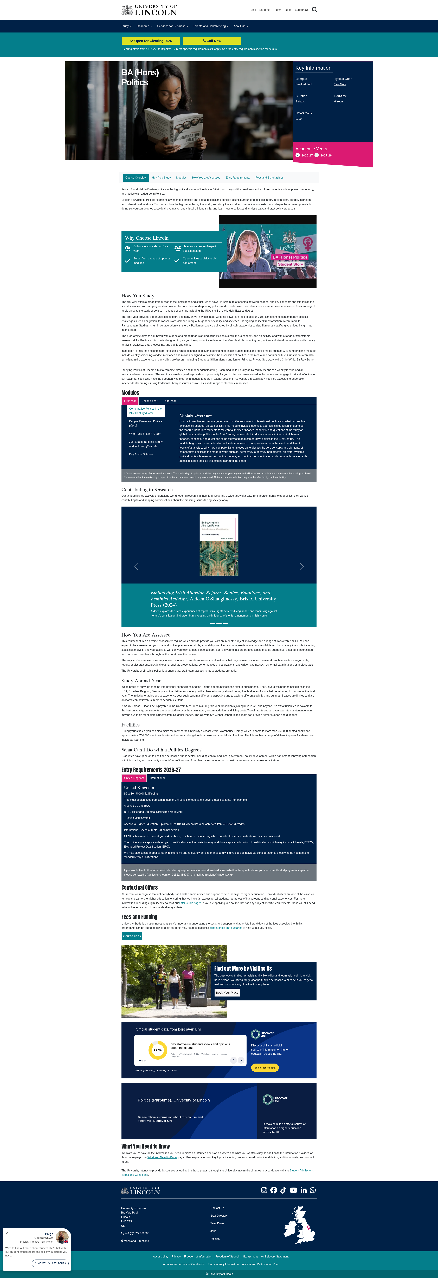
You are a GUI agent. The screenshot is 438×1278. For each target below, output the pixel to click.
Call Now (213, 41)
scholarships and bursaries (226, 927)
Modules (181, 177)
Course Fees (132, 936)
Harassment (250, 1256)
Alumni (278, 9)
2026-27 (307, 155)
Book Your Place (227, 992)
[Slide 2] (219, 623)
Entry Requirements (238, 177)
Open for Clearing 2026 (152, 41)
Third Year (169, 400)
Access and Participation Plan (260, 1264)
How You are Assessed (206, 177)
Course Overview (135, 177)
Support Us (301, 9)
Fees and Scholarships (269, 177)
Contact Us (217, 1208)
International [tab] (157, 778)
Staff (253, 9)
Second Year (149, 400)
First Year (130, 400)
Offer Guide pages (190, 903)
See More (340, 84)
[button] (314, 9)
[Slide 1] (212, 623)
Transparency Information (223, 1264)
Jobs (288, 9)
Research (143, 26)
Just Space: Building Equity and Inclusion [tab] (146, 444)
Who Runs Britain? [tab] (144, 433)
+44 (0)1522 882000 (137, 1233)
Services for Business (171, 26)
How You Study (161, 177)
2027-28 (326, 155)
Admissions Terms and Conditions (183, 1264)
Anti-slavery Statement (274, 1256)
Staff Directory (219, 1215)
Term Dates (217, 1223)
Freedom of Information (198, 1256)
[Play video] (268, 251)
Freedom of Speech (228, 1256)
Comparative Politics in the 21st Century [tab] (145, 411)
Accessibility (160, 1256)
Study (125, 26)
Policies (215, 1238)
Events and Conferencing (210, 26)
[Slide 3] (225, 623)
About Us (240, 26)
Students (264, 9)
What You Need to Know (162, 1157)
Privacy (176, 1256)
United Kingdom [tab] (134, 778)
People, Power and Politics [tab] (145, 423)
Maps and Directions (136, 1241)
